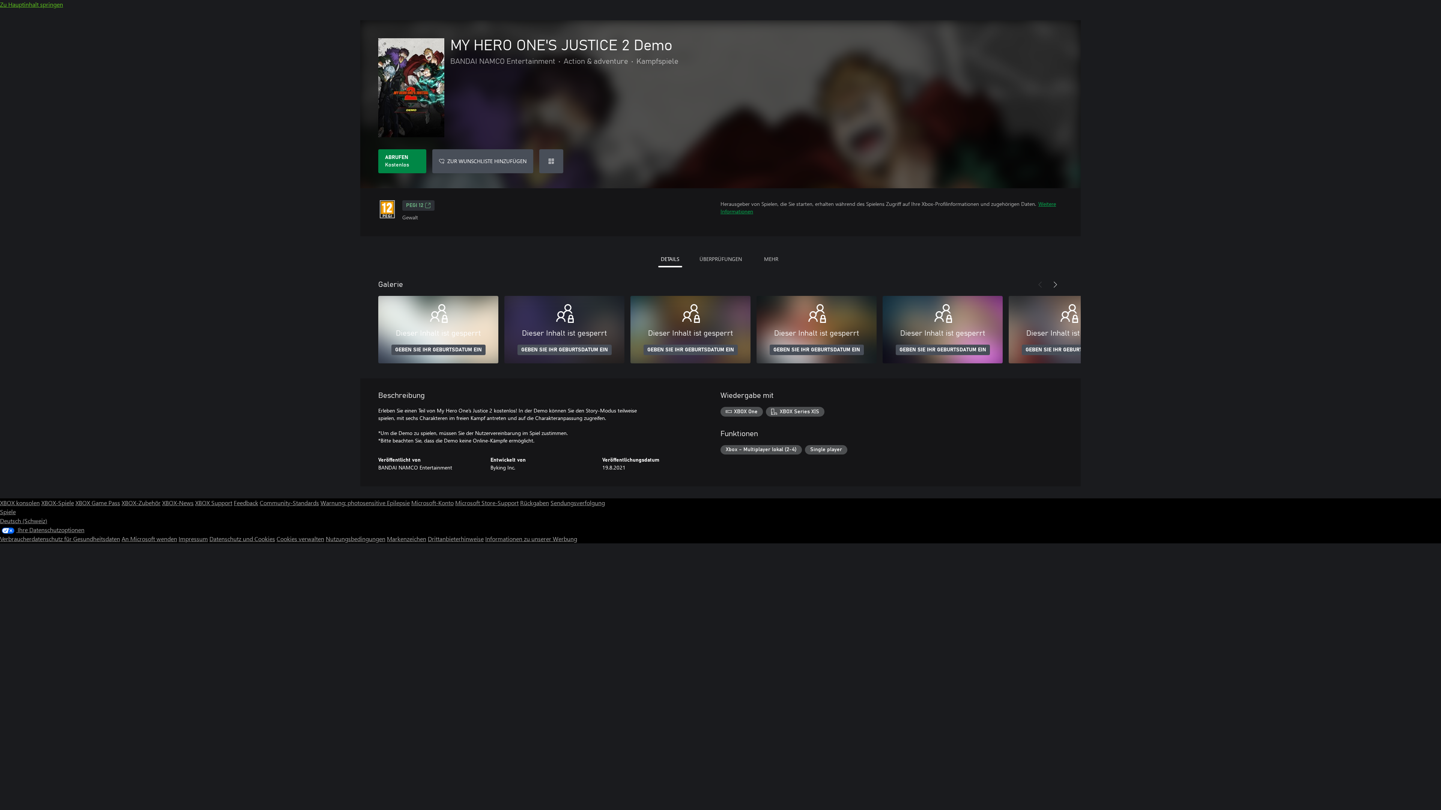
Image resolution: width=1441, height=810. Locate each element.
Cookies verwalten (300, 539)
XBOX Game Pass (97, 503)
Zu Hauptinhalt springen (31, 4)
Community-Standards (289, 503)
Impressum (193, 539)
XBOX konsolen (20, 503)
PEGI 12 (414, 205)
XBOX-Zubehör (141, 503)
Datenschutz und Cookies (242, 539)
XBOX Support (213, 503)
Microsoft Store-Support (487, 503)
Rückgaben (534, 503)
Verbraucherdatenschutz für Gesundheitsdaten (60, 539)
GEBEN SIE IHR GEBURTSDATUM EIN (438, 349)
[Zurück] (1040, 284)
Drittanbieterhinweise (456, 539)
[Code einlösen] (551, 161)
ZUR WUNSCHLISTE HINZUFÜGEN (486, 161)
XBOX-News (178, 503)
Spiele (8, 512)
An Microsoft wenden (149, 539)
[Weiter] (1055, 284)
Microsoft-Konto (432, 503)
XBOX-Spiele (57, 503)
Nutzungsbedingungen (355, 539)
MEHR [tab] (771, 258)
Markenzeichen (406, 539)
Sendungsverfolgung (578, 503)
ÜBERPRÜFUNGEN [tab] (720, 258)
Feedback (246, 503)
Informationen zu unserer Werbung (531, 539)
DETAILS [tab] (670, 258)
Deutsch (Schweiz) (23, 521)
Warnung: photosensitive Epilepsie (365, 503)
